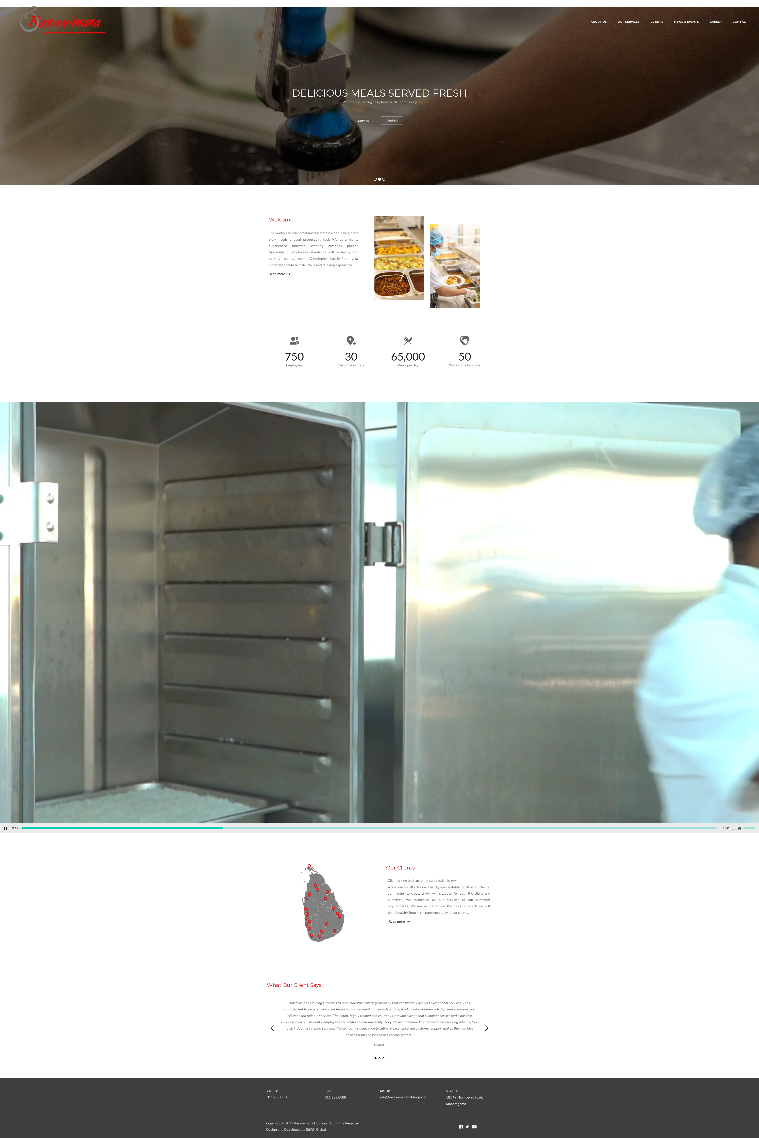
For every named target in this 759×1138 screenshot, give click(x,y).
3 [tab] (383, 1058)
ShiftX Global (316, 1129)
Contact (397, 121)
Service (371, 121)
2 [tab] (379, 1058)
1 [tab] (376, 1058)
